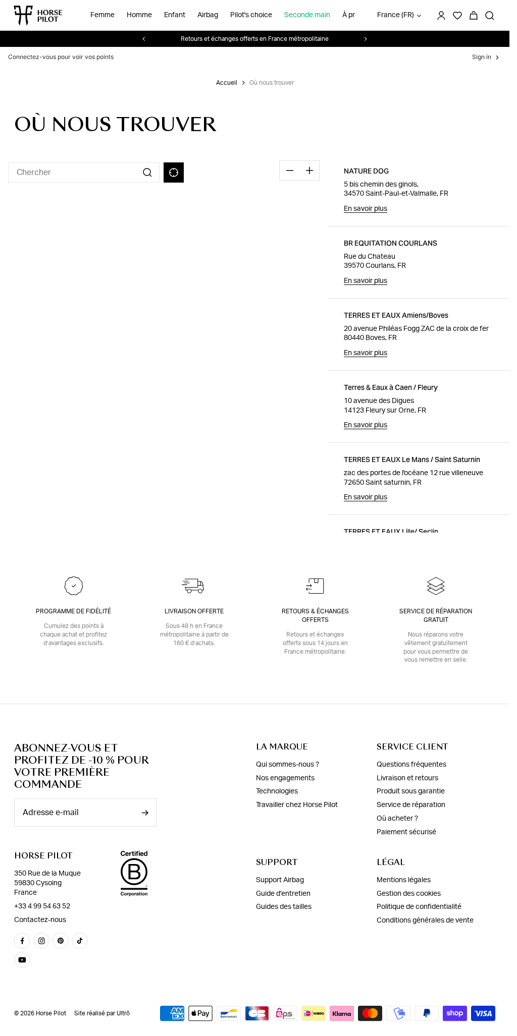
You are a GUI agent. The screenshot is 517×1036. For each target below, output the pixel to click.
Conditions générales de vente (425, 920)
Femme (102, 15)
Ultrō (123, 1013)
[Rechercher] (490, 16)
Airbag (207, 15)
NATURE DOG (366, 171)
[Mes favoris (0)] (457, 16)
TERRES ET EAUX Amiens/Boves (396, 315)
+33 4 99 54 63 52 (42, 906)
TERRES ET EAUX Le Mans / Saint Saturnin (412, 459)
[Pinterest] (61, 941)
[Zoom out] (289, 170)
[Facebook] (22, 941)
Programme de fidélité (73, 611)
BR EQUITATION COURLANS (390, 243)
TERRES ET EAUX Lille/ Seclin (391, 531)
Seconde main (307, 15)
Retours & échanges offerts (315, 615)
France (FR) (395, 15)
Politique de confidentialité (419, 906)
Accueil (226, 83)
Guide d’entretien (283, 893)
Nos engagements (285, 778)
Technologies (277, 791)
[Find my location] (174, 172)
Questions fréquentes (411, 764)
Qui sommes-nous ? (287, 764)
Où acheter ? (397, 818)
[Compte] (441, 16)
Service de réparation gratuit (435, 615)
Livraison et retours (407, 778)
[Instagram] (41, 941)
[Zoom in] (309, 170)
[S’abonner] (145, 813)
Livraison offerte (194, 611)
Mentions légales (404, 880)
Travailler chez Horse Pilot (297, 805)
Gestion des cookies (409, 893)
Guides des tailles (284, 906)
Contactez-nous (40, 920)
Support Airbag (280, 880)
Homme (139, 15)
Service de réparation (411, 805)
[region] (167, 343)
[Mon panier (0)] (474, 16)
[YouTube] (22, 960)
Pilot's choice (251, 15)
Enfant (174, 15)
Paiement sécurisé (406, 832)
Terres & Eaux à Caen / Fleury (391, 387)
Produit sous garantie (411, 791)
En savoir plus (365, 208)
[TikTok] (80, 941)
